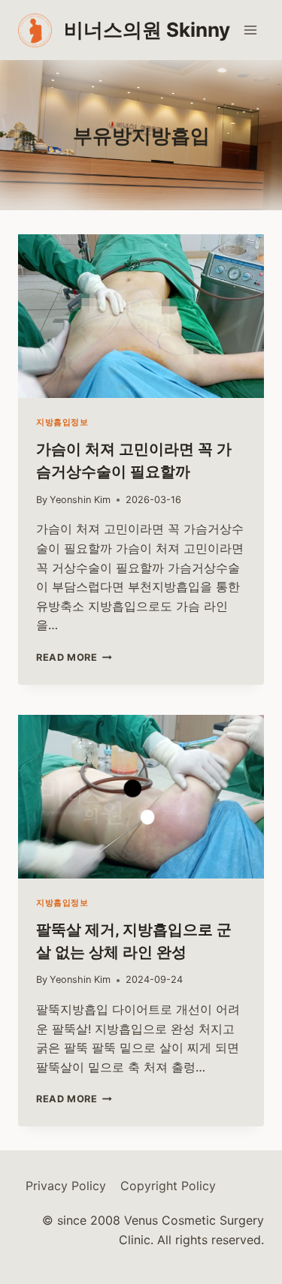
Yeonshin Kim (80, 499)
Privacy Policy (66, 1185)
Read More (71, 657)
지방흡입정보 (62, 422)
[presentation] (141, 316)
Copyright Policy (168, 1185)
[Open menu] (250, 29)
